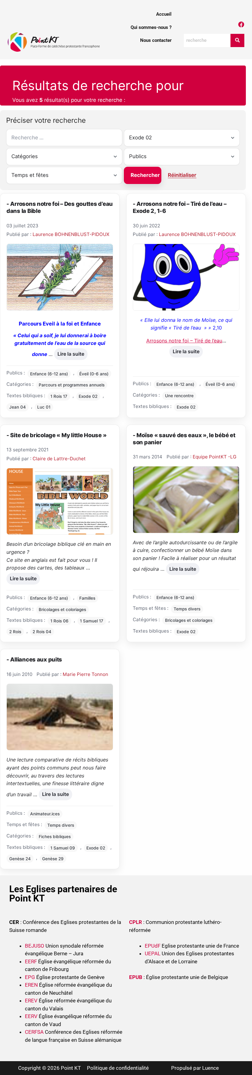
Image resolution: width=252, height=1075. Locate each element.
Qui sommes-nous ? (151, 27)
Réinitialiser (182, 175)
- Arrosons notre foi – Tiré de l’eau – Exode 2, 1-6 (179, 207)
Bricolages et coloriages (62, 609)
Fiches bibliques (55, 836)
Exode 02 (88, 396)
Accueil (163, 14)
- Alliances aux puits (34, 659)
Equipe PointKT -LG (214, 457)
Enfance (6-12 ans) (49, 373)
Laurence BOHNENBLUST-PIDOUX (71, 234)
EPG (30, 977)
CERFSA (34, 1032)
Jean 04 (17, 407)
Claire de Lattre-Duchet (59, 459)
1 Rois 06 (59, 620)
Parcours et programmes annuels (71, 384)
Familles (87, 598)
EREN (31, 985)
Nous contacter (155, 40)
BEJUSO (35, 946)
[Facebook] (241, 25)
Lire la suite (70, 352)
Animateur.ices (45, 813)
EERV (31, 1016)
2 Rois (15, 631)
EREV (31, 1000)
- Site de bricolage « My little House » (56, 435)
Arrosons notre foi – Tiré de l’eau (184, 341)
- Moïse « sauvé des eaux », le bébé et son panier (184, 439)
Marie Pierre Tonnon (85, 674)
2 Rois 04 (42, 631)
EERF (31, 961)
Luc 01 (43, 407)
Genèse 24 (20, 858)
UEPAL (152, 953)
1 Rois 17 (58, 396)
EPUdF (152, 946)
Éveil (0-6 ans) (93, 373)
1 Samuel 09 (62, 847)
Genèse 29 (53, 858)
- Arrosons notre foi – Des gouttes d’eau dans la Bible (59, 207)
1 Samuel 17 (91, 620)
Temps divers (187, 608)
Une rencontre (179, 395)
